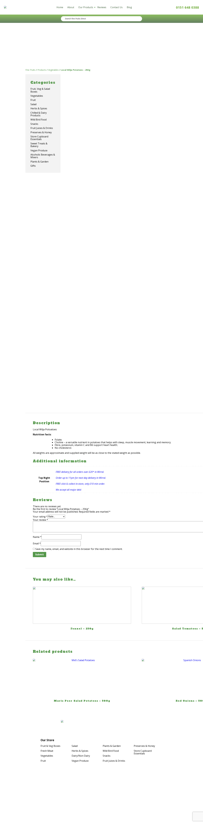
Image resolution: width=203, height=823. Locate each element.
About (70, 7)
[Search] (136, 18)
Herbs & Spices (80, 750)
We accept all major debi (68, 489)
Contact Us (116, 7)
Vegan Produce (80, 760)
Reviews (101, 7)
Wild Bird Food (111, 750)
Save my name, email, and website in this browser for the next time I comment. (78, 549)
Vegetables (47, 755)
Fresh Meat (47, 750)
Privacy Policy (175, 791)
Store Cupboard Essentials (143, 752)
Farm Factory (175, 801)
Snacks (106, 755)
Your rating (40, 516)
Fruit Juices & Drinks (114, 760)
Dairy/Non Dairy (81, 755)
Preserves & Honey (144, 746)
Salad (75, 746)
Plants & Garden (112, 746)
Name (37, 537)
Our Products (85, 7)
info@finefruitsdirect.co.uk (35, 797)
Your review (40, 519)
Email (37, 543)
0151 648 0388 (187, 7)
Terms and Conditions (170, 796)
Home (59, 7)
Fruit (43, 760)
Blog (129, 7)
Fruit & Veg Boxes (50, 746)
